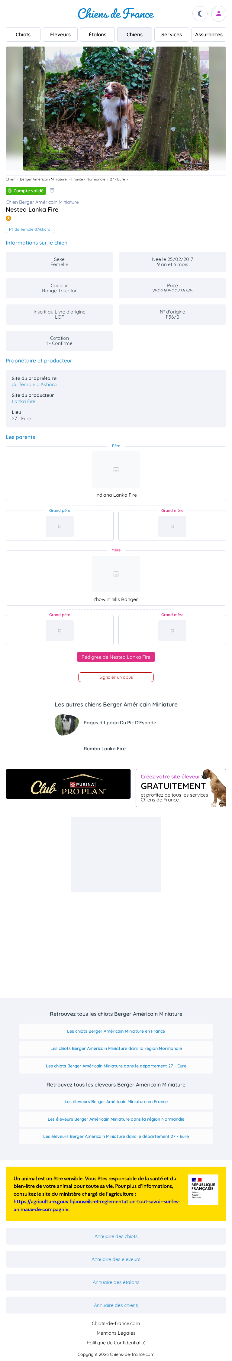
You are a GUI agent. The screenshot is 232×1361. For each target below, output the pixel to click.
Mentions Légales (116, 1333)
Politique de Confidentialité (116, 1343)
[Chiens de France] (116, 13)
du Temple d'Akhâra (32, 229)
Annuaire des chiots (116, 1236)
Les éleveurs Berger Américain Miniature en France (116, 1101)
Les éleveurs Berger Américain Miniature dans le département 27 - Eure (116, 1136)
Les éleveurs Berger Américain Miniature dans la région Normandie (116, 1119)
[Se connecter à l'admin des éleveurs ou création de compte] (218, 14)
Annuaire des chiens (116, 1305)
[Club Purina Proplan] (68, 784)
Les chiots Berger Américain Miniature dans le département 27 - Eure (116, 1066)
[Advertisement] (116, 854)
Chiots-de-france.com (116, 1323)
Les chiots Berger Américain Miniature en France (116, 1031)
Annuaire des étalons (116, 1282)
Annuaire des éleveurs (116, 1259)
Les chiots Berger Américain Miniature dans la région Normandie (116, 1048)
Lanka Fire (23, 401)
